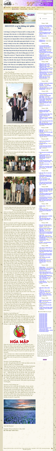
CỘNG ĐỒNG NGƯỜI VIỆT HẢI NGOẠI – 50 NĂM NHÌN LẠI (45, 176)
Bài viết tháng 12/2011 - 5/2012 (46, 330)
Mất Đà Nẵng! (42, 267)
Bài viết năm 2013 (43, 326)
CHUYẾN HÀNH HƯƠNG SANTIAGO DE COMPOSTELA (46, 135)
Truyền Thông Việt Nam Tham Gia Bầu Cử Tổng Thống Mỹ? (45, 308)
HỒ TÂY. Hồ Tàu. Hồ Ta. (44, 105)
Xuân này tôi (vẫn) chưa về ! (45, 302)
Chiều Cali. (41, 129)
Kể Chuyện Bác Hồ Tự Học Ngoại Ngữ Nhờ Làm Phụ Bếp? (46, 52)
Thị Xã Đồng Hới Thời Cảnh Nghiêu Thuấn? (45, 49)
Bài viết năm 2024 (43, 313)
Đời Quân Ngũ (42, 259)
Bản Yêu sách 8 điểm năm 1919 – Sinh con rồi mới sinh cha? (45, 294)
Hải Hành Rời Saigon (43, 238)
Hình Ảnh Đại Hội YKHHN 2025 (46, 152)
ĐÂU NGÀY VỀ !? (43, 35)
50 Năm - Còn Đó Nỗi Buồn (45, 242)
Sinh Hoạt (31, 9)
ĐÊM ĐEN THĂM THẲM (44, 287)
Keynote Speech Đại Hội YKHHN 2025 (44, 155)
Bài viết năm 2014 (43, 325)
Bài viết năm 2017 (43, 321)
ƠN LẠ (40, 208)
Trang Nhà (7, 7)
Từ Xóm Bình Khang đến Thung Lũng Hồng (44, 179)
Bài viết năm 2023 (43, 314)
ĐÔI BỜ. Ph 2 (42, 40)
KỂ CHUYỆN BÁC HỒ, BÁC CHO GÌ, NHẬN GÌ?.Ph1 (45, 33)
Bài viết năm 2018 (43, 320)
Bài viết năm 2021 (43, 317)
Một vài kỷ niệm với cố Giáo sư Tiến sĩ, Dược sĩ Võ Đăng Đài (46, 232)
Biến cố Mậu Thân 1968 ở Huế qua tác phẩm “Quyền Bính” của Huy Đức (46, 99)
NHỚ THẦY (41, 235)
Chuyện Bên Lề (42, 281)
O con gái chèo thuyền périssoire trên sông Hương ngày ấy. (45, 46)
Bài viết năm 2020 (43, 318)
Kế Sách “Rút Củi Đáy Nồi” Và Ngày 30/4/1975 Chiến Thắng (45, 251)
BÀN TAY (41, 131)
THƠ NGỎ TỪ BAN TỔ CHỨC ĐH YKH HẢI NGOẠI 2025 (46, 194)
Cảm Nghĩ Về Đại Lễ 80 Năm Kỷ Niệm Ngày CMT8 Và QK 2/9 (45, 183)
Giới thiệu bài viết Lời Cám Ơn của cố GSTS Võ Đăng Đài (45, 210)
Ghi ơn (28, 7)
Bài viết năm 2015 (43, 324)
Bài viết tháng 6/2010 (43, 331)
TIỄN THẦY (41, 230)
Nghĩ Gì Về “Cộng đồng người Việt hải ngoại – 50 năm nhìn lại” (45, 167)
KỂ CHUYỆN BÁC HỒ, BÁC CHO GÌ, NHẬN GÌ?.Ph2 (45, 29)
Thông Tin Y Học (40, 7)
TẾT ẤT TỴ (41, 290)
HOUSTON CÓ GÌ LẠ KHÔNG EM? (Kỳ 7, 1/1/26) (45, 118)
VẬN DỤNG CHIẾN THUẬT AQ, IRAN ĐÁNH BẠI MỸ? (46, 69)
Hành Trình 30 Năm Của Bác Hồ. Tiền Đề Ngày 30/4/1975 (45, 254)
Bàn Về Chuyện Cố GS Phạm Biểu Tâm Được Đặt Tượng (45, 200)
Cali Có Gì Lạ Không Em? (44, 141)
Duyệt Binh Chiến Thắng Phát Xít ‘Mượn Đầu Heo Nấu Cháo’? (45, 115)
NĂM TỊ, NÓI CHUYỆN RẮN (45, 304)
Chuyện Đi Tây (42, 240)
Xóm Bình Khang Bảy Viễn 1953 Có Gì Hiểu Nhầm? (45, 219)
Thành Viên (22, 7)
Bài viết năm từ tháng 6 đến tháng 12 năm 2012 (45, 328)
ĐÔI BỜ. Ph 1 (42, 41)
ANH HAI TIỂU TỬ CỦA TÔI (45, 172)
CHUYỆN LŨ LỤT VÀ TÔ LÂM (45, 132)
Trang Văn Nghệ (23, 9)
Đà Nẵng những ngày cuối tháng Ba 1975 (45, 261)
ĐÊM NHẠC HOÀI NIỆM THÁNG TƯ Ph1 (44, 67)
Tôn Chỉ (33, 7)
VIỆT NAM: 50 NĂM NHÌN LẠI (45, 247)
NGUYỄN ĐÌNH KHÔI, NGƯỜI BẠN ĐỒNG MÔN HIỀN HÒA (45, 124)
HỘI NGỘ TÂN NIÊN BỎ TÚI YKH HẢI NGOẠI (45, 276)
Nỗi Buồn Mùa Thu (43, 143)
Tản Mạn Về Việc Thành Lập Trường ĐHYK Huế (45, 197)
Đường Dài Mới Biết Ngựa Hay (46, 93)
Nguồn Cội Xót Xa (43, 282)
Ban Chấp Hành (15, 7)
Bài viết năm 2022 (43, 316)
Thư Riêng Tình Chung (44, 163)
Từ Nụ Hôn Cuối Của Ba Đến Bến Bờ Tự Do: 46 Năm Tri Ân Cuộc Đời (45, 26)
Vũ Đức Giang (42, 205)
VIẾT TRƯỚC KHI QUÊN (44, 257)
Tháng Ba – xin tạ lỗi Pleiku (45, 85)
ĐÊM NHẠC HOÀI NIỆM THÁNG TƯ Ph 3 (44, 55)
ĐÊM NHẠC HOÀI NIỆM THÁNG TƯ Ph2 (44, 64)
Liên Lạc (36, 9)
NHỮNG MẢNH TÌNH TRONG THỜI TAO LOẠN (45, 72)
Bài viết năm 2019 (43, 319)
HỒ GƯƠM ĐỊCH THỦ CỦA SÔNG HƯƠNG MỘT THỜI (45, 102)
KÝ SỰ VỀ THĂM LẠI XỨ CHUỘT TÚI (44, 292)
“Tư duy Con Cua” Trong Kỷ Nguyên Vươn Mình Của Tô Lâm (45, 147)
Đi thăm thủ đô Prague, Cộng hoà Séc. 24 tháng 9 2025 (45, 161)
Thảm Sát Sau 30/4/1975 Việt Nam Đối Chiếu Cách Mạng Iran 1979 (45, 58)
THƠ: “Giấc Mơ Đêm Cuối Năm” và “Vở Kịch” (45, 278)
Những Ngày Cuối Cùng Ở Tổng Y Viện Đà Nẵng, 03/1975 (46, 272)
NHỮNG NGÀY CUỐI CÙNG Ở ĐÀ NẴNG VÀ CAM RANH (46, 269)
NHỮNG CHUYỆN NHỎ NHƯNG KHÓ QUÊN (44, 111)
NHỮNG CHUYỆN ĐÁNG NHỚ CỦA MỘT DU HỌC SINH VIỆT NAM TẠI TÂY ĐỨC (46, 190)
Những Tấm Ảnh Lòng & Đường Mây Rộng (44, 77)
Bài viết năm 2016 (43, 323)
